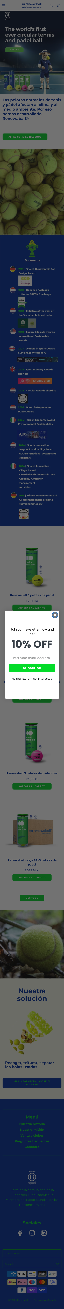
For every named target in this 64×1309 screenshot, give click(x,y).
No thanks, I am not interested (32, 679)
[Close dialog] (55, 615)
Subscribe (32, 668)
